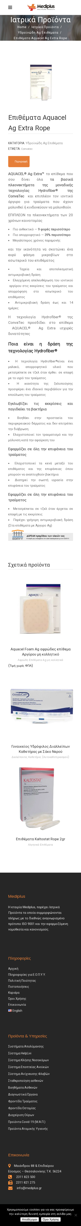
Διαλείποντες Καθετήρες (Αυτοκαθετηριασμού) (40, 757)
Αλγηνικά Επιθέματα (40, 844)
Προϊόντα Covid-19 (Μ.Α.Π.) (26, 1122)
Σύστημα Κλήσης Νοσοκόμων (28, 1060)
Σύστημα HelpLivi (19, 1053)
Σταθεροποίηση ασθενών (25, 1080)
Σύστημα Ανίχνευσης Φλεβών (29, 1074)
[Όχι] (75, 1215)
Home (22, 27)
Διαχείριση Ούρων (21, 1115)
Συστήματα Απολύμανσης (26, 1046)
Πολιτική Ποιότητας (22, 980)
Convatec (27, 148)
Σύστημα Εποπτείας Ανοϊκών (28, 1067)
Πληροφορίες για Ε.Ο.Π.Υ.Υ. (27, 974)
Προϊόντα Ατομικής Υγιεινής (28, 1128)
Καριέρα (13, 992)
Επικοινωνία (17, 1004)
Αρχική (13, 968)
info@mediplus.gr (27, 1188)
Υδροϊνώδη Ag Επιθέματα (38, 32)
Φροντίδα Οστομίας (22, 1108)
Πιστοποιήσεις (18, 986)
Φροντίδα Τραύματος (23, 1101)
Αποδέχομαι (29, 1219)
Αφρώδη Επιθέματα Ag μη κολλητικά (40, 660)
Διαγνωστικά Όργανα (23, 1094)
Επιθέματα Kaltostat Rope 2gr (40, 839)
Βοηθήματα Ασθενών (22, 1087)
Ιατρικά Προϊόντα (45, 27)
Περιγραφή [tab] (21, 161)
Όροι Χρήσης (17, 998)
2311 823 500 (24, 1177)
